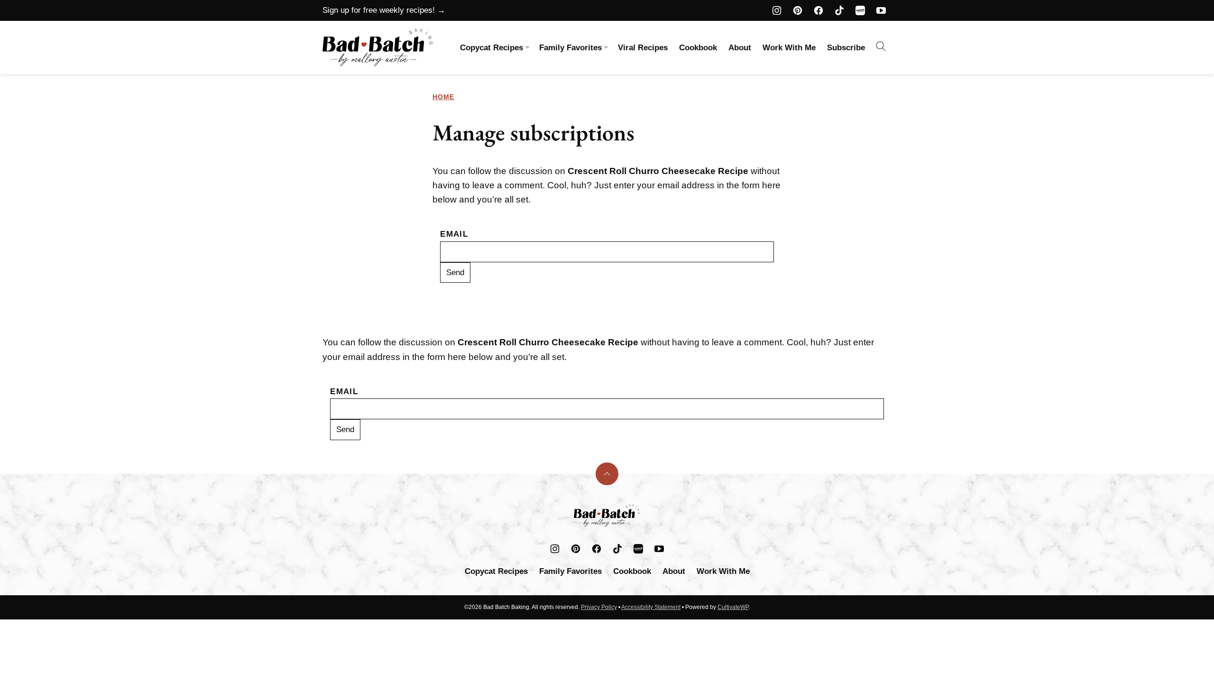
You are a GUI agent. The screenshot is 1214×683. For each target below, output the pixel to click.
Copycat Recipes (491, 47)
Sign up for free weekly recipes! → (383, 10)
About (739, 47)
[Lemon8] (860, 10)
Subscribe (846, 47)
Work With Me (789, 47)
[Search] (881, 46)
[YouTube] (881, 10)
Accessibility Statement (651, 607)
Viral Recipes (643, 47)
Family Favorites (570, 47)
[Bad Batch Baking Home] (377, 47)
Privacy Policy (599, 607)
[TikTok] (839, 10)
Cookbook (698, 47)
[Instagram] (776, 10)
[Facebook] (818, 10)
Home (443, 97)
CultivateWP (732, 607)
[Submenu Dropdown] (527, 47)
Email (454, 234)
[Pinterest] (797, 10)
